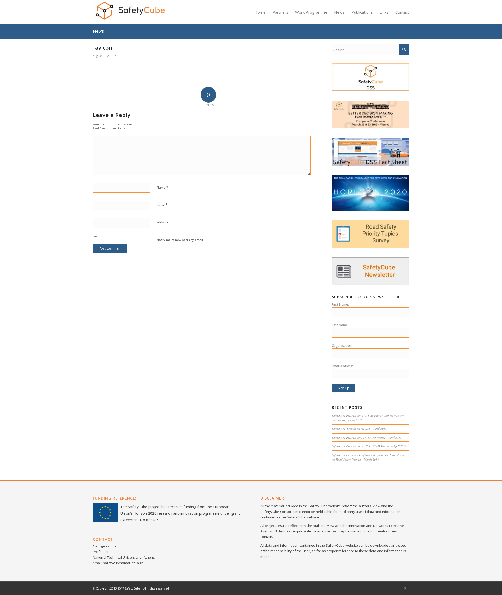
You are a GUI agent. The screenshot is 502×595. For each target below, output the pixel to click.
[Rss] (405, 588)
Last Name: (340, 325)
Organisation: (342, 345)
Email (162, 204)
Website (162, 222)
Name (162, 187)
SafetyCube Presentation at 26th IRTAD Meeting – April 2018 (369, 446)
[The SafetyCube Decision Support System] (370, 89)
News (98, 31)
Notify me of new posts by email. (180, 240)
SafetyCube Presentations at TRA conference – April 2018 (367, 437)
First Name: (340, 304)
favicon (102, 47)
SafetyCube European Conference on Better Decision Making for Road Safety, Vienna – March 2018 (369, 457)
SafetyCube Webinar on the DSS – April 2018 (359, 428)
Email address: (342, 366)
